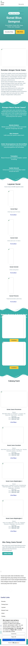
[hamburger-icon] (25, 2)
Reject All (13, 636)
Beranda (21, 4)
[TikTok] (10, 590)
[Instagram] (6, 589)
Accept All (13, 640)
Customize (13, 633)
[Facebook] (2, 589)
